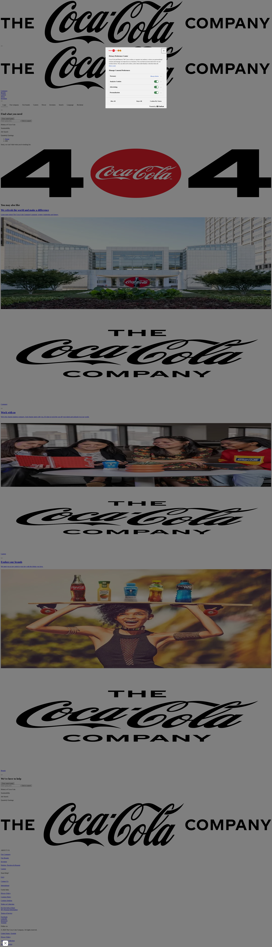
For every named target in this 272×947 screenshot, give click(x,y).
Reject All (139, 101)
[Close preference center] (164, 50)
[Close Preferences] (5, 943)
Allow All (112, 101)
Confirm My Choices (156, 101)
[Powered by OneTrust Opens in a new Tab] (157, 106)
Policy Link (112, 66)
